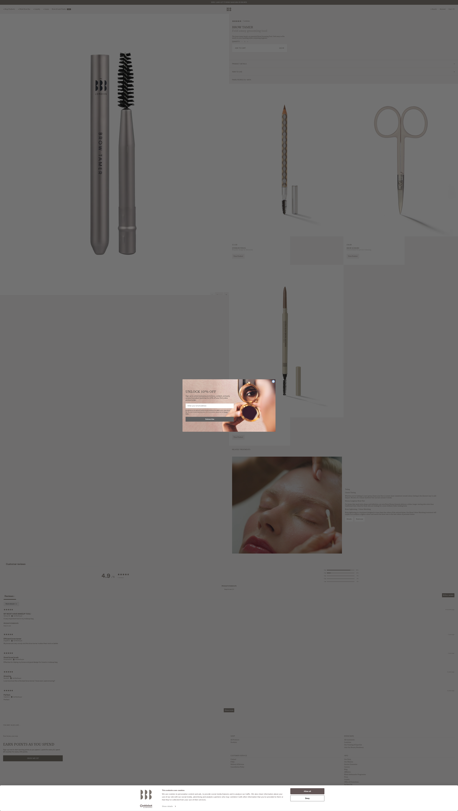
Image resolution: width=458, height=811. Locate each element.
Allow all (307, 791)
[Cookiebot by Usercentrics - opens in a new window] (146, 806)
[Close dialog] (273, 381)
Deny (307, 798)
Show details (167, 806)
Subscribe (209, 419)
